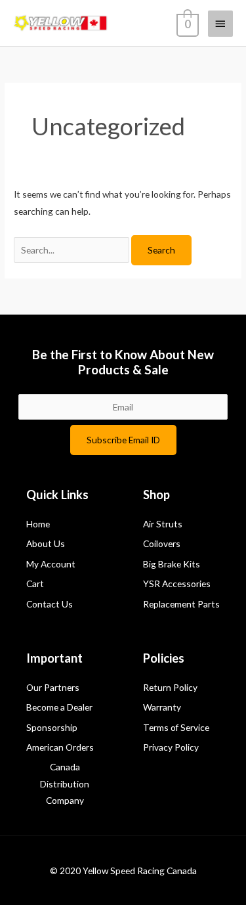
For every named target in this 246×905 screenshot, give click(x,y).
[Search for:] (72, 249)
